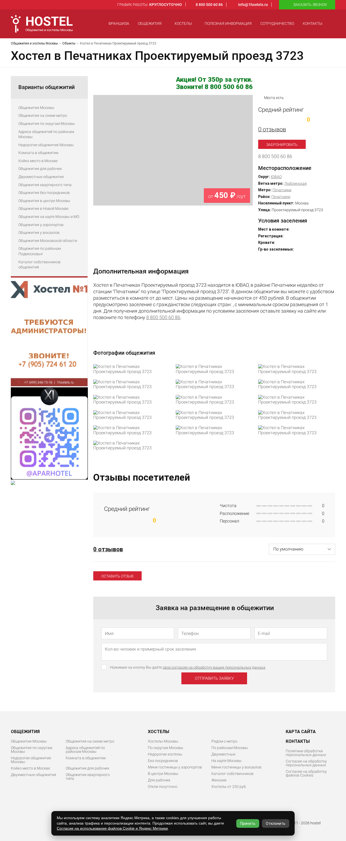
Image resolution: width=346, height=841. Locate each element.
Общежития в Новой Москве (43, 208)
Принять (247, 823)
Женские (219, 780)
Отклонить (275, 823)
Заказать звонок (310, 4)
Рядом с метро (224, 741)
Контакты (312, 23)
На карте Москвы (226, 760)
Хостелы (183, 23)
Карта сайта (301, 732)
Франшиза (118, 23)
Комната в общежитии (38, 153)
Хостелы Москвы (163, 741)
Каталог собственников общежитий (39, 264)
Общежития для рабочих (40, 168)
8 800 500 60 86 (275, 156)
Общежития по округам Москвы (46, 123)
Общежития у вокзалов (38, 232)
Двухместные (223, 754)
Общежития (150, 23)
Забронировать (282, 144)
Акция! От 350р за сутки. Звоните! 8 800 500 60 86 (214, 83)
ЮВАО (276, 177)
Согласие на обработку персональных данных (306, 763)
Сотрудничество (277, 23)
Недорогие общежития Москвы (46, 145)
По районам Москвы (229, 748)
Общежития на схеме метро (42, 115)
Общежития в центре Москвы (44, 201)
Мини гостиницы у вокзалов (236, 767)
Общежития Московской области (47, 240)
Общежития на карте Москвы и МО (48, 216)
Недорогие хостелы (165, 754)
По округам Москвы (165, 748)
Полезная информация (228, 23)
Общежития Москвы (36, 107)
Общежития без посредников (44, 192)
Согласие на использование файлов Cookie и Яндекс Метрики (112, 828)
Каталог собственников (232, 773)
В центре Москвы (163, 773)
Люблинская (295, 183)
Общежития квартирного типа (45, 185)
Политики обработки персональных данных (306, 753)
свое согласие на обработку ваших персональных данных (214, 667)
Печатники (281, 190)
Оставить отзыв (117, 576)
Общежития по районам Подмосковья (39, 251)
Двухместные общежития (41, 177)
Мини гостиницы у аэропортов (175, 767)
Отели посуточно (162, 786)
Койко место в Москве (38, 161)
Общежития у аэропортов (41, 225)
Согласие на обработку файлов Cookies (306, 773)
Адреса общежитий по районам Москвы (46, 134)
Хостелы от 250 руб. (229, 786)
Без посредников (163, 760)
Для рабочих (159, 780)
